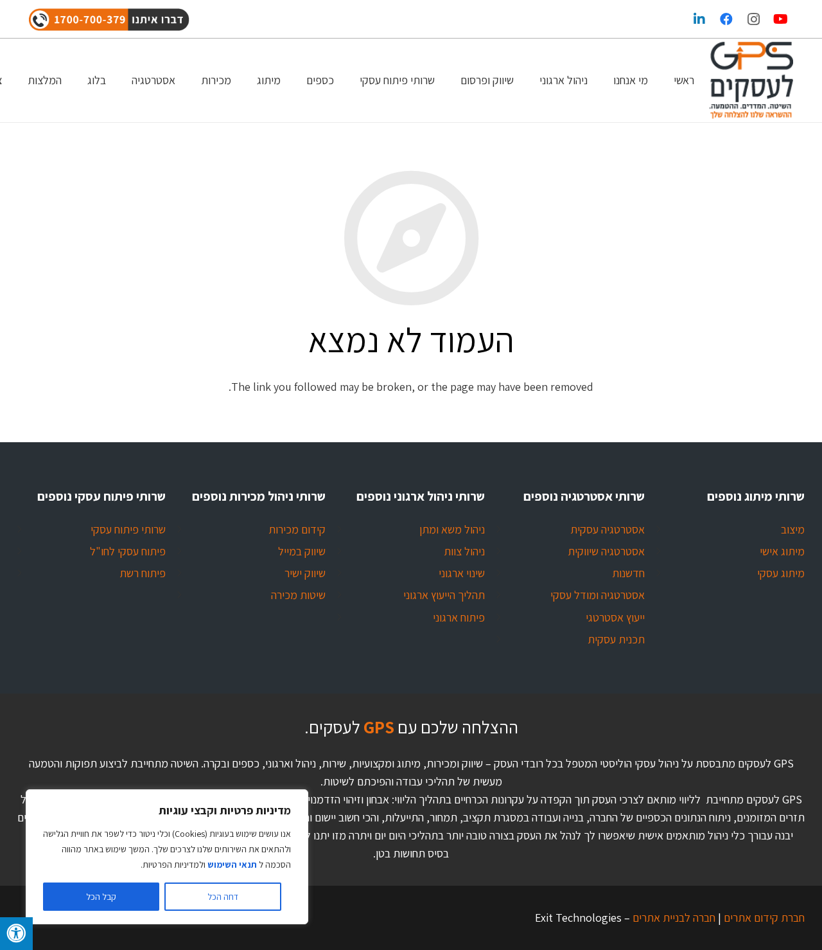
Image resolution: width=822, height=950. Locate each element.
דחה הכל (222, 896)
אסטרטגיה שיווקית (606, 551)
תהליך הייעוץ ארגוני (444, 594)
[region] (167, 856)
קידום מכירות (297, 529)
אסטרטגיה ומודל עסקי (597, 594)
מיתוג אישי (782, 551)
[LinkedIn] (699, 19)
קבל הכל (101, 896)
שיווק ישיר (305, 573)
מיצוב (793, 529)
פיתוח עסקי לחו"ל (128, 551)
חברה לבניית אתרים (672, 917)
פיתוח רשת (142, 573)
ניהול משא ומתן (452, 529)
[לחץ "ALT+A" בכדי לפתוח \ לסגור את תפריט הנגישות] (16, 933)
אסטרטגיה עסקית (607, 529)
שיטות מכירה (298, 594)
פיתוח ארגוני (459, 617)
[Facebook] (726, 19)
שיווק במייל (302, 551)
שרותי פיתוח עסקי (128, 529)
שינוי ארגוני (462, 573)
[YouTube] (780, 19)
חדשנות (628, 573)
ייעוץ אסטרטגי (615, 617)
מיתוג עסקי (781, 573)
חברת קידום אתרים (763, 917)
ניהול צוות (464, 551)
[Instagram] (753, 19)
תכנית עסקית (616, 639)
